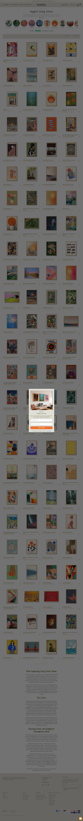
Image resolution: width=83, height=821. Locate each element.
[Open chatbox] (80, 818)
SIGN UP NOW (41, 427)
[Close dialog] (53, 390)
